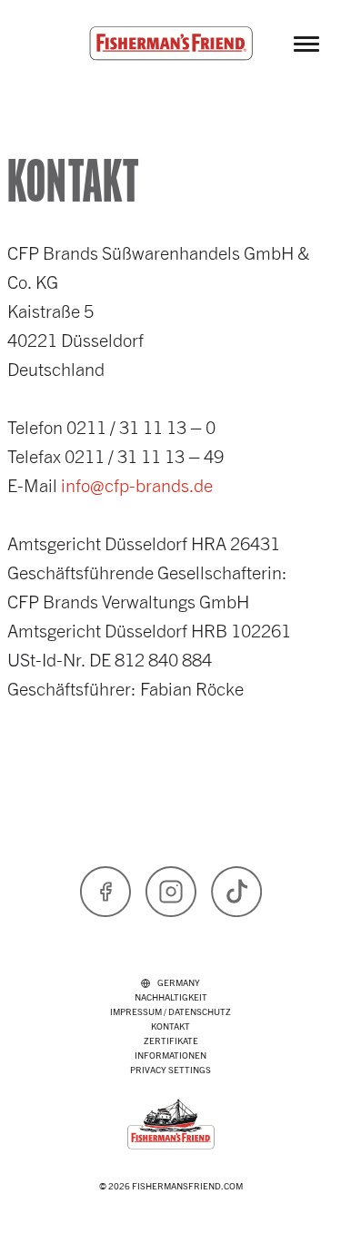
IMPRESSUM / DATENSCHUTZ (170, 1011)
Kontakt (170, 1025)
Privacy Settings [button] (170, 1069)
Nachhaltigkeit (171, 996)
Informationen (170, 1054)
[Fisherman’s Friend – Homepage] (171, 43)
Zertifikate (171, 1040)
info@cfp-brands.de (137, 484)
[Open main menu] (306, 44)
